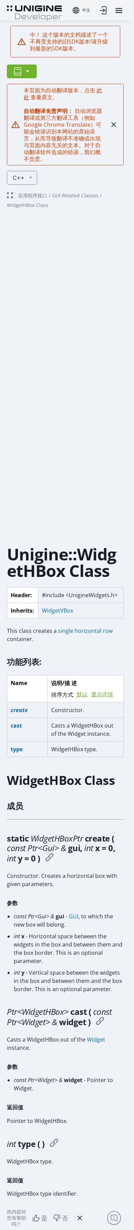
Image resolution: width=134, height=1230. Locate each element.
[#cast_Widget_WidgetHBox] (100, 1022)
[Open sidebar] (22, 71)
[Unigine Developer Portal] (34, 12)
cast (16, 725)
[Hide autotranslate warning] (113, 124)
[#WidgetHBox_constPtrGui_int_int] (49, 858)
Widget (96, 1039)
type (17, 749)
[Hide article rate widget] (79, 1217)
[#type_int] (54, 1144)
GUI (73, 916)
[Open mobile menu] (119, 10)
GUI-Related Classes (75, 195)
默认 (82, 694)
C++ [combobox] (18, 177)
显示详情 (102, 694)
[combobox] (81, 10)
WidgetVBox (57, 610)
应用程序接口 (32, 195)
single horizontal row (85, 631)
